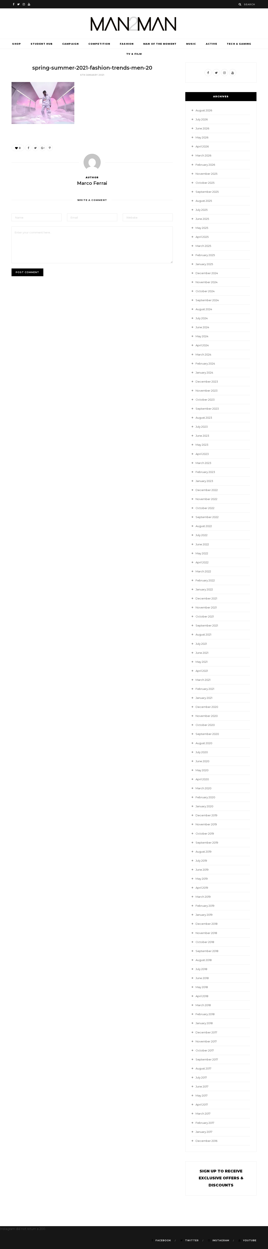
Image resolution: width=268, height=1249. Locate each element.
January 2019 (204, 914)
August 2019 (203, 851)
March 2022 (203, 571)
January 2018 (204, 1023)
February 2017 (205, 1122)
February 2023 (205, 472)
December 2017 (206, 1032)
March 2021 (203, 679)
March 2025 (203, 245)
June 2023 (202, 435)
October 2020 (205, 725)
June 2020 (202, 761)
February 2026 (205, 164)
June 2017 (202, 1086)
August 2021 (203, 634)
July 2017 (201, 1077)
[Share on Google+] (42, 148)
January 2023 (204, 481)
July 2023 (202, 426)
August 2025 (204, 200)
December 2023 (207, 381)
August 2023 (204, 417)
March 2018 (203, 1005)
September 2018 (207, 951)
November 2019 (206, 824)
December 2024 (207, 273)
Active (211, 43)
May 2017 (201, 1095)
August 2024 (204, 309)
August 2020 (204, 743)
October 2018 (205, 942)
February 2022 (205, 580)
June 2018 (202, 978)
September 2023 (207, 408)
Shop (16, 43)
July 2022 (201, 535)
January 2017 (204, 1131)
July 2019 (201, 860)
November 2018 (206, 933)
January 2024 (204, 372)
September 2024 (207, 300)
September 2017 (207, 1059)
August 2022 (204, 526)
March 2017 (203, 1113)
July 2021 (201, 643)
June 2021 (202, 652)
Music (191, 43)
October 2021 (205, 616)
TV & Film (134, 53)
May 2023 (202, 444)
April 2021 (202, 670)
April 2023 (202, 454)
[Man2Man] (134, 23)
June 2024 (202, 327)
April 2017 (202, 1104)
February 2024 (205, 363)
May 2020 (202, 770)
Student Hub (42, 43)
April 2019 (202, 887)
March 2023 (203, 463)
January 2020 (204, 806)
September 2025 (207, 191)
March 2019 (203, 896)
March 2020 (203, 788)
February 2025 (205, 255)
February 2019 (205, 905)
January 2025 (204, 264)
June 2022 (202, 544)
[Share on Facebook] (28, 148)
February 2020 (205, 797)
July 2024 (202, 318)
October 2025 (205, 182)
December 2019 (206, 815)
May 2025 (202, 227)
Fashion (127, 43)
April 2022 (202, 562)
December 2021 (206, 598)
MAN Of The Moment (160, 43)
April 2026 (202, 146)
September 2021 (207, 625)
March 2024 (203, 354)
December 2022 (207, 490)
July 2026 (202, 119)
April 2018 (202, 996)
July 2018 (201, 969)
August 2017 (203, 1068)
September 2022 (207, 517)
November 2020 (207, 716)
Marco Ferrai (92, 183)
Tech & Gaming (239, 43)
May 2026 (202, 137)
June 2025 (202, 218)
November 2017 (206, 1041)
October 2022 (205, 508)
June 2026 (202, 128)
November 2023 (207, 390)
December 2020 (207, 707)
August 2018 (204, 960)
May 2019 (202, 878)
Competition (99, 43)
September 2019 (207, 842)
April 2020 (202, 779)
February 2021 (205, 688)
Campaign (70, 43)
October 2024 (205, 291)
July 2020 (202, 752)
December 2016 (206, 1140)
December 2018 (207, 923)
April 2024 (202, 345)
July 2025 (201, 209)
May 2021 (201, 661)
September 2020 (207, 734)
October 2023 (205, 399)
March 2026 (203, 155)
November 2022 (206, 499)
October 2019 (205, 833)
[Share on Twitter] (35, 148)
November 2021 (206, 607)
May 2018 (202, 987)
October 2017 (205, 1050)
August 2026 (204, 110)
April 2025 (202, 236)
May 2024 (202, 336)
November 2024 (207, 282)
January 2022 (204, 589)
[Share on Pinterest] (49, 148)
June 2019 (202, 869)
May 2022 (202, 553)
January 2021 (204, 697)
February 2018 (205, 1014)
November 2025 (206, 173)
